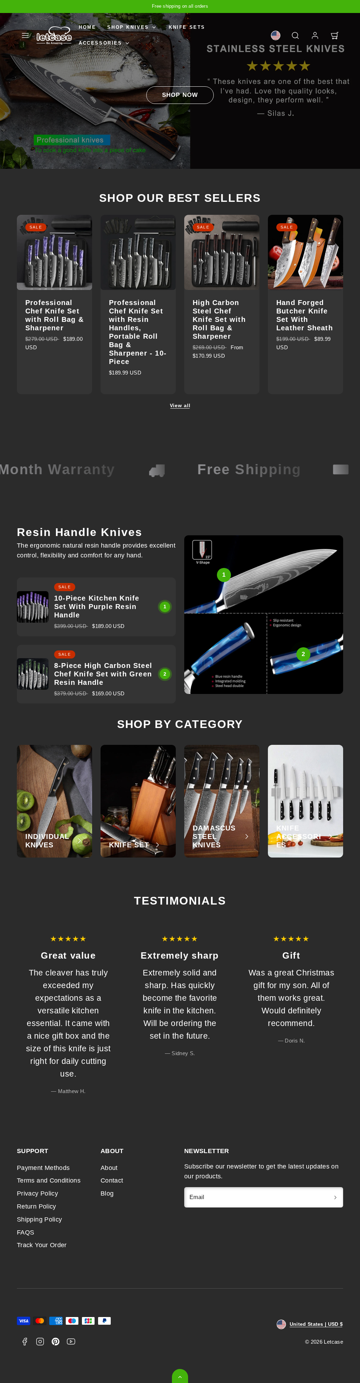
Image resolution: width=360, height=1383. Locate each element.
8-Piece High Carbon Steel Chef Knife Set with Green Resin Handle (103, 674)
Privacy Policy (37, 1193)
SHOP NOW (180, 95)
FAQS (25, 1232)
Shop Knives (128, 27)
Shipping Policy (39, 1219)
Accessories (100, 43)
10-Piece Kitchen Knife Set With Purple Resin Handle (96, 606)
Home (87, 27)
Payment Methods (43, 1167)
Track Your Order (42, 1245)
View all (180, 405)
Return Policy (36, 1206)
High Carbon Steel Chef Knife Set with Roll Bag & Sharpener (219, 319)
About (109, 1167)
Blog (107, 1193)
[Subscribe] (335, 1197)
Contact (112, 1180)
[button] (25, 35)
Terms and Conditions (49, 1180)
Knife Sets (187, 27)
